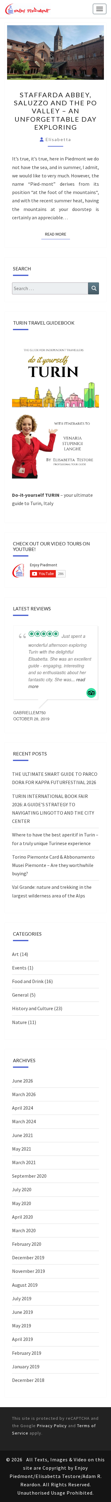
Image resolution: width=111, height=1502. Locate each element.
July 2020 (21, 1189)
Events (19, 968)
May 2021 (21, 1149)
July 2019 (21, 1298)
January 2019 (25, 1366)
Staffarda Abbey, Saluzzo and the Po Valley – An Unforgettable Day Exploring (55, 111)
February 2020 (26, 1244)
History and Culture (32, 1008)
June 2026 (22, 1081)
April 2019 (22, 1339)
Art (15, 954)
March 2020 (24, 1230)
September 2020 (29, 1176)
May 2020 (21, 1203)
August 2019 (25, 1285)
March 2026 (24, 1094)
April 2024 (22, 1108)
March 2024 (24, 1121)
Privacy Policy (52, 1425)
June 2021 (22, 1135)
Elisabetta (58, 139)
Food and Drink (27, 981)
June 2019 (22, 1312)
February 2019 (26, 1353)
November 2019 (28, 1271)
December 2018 (28, 1380)
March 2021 (24, 1162)
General (20, 995)
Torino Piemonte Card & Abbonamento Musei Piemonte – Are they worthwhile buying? (53, 865)
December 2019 (28, 1257)
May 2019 (21, 1325)
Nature (19, 1022)
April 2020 (22, 1217)
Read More (57, 234)
